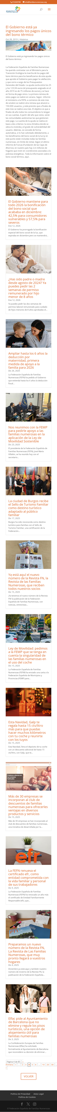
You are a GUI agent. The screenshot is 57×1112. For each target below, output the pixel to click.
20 (48, 1064)
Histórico (24, 39)
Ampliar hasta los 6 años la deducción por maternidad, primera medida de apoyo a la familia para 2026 (27, 360)
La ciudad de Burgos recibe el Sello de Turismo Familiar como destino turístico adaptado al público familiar (28, 508)
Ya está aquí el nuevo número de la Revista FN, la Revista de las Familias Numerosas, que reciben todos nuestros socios (28, 581)
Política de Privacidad (20, 1094)
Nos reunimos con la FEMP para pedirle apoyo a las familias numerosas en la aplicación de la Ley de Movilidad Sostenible (27, 434)
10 (43, 1064)
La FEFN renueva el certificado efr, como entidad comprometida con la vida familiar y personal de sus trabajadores (28, 877)
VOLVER (28, 1076)
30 (52, 1064)
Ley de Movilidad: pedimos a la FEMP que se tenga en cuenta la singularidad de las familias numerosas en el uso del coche (27, 655)
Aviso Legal (39, 1094)
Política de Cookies (27, 1097)
